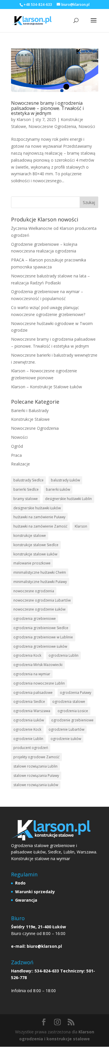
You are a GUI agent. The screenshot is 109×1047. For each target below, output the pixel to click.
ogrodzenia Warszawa (31, 710)
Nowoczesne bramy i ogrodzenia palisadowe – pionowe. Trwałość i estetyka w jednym (47, 108)
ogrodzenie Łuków (66, 738)
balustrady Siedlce (28, 480)
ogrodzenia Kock (27, 655)
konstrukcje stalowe (29, 535)
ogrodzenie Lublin (28, 738)
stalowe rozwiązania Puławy (36, 775)
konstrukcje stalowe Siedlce (35, 544)
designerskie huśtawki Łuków (37, 508)
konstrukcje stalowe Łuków (35, 554)
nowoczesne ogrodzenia (33, 591)
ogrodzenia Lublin (63, 655)
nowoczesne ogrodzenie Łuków (39, 609)
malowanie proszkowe (32, 563)
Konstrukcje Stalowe (30, 419)
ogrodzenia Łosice (73, 710)
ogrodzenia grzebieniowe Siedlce (40, 627)
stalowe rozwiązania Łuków (35, 784)
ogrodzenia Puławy (75, 692)
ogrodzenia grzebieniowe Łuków (40, 646)
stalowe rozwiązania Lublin (35, 766)
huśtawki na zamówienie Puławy (39, 517)
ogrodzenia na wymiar (31, 673)
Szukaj (89, 202)
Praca (16, 455)
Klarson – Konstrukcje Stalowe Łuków (46, 386)
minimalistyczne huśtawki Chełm (39, 572)
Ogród (17, 446)
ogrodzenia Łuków (28, 720)
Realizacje (20, 464)
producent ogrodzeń (30, 747)
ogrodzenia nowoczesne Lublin (39, 683)
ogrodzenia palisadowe (33, 692)
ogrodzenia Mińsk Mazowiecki (37, 664)
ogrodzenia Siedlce (29, 701)
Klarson (24, 119)
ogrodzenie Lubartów (66, 729)
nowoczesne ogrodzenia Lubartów (42, 600)
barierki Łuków (58, 489)
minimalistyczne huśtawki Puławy (40, 581)
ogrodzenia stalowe (68, 701)
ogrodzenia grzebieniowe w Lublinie (43, 637)
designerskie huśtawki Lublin (68, 498)
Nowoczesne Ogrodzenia (52, 126)
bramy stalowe (25, 498)
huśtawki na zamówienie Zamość (40, 526)
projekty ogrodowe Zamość (36, 756)
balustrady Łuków (65, 480)
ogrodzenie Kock (27, 729)
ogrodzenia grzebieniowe (34, 618)
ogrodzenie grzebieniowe (72, 720)
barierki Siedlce (26, 489)
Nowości (86, 126)
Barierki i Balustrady (30, 410)
